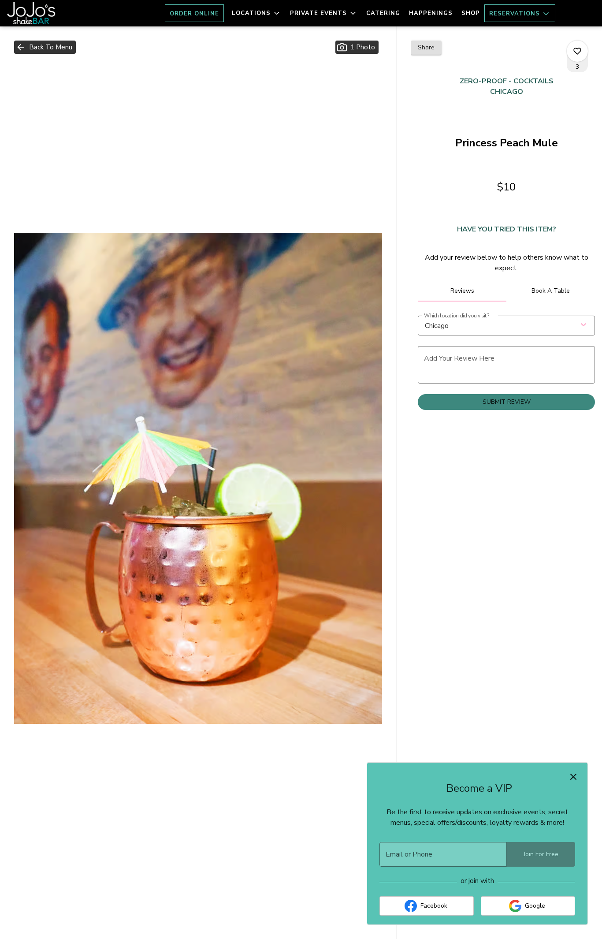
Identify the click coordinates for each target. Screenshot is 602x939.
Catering (383, 13)
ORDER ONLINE (194, 14)
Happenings (431, 13)
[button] (256, 13)
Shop (470, 13)
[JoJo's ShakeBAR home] (46, 13)
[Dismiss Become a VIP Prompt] (573, 776)
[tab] (462, 291)
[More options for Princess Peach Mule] (577, 51)
